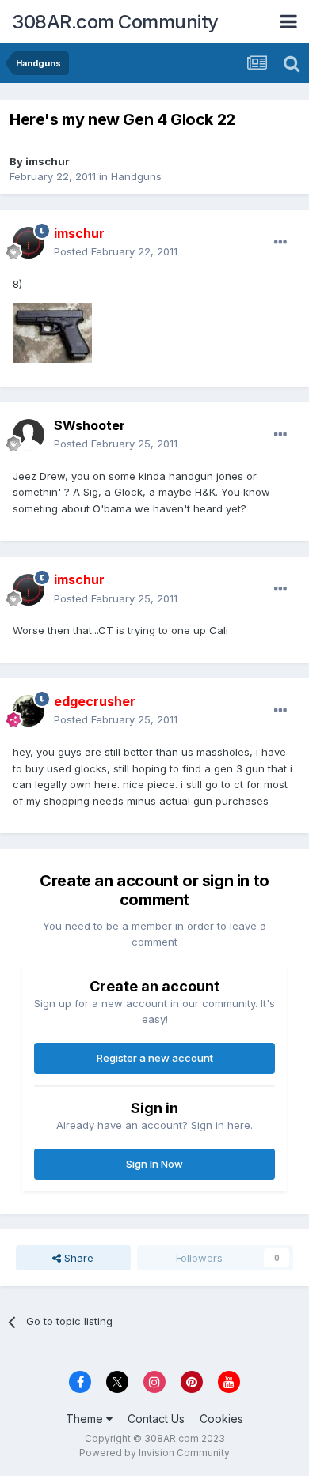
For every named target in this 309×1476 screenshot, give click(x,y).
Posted (115, 251)
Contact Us (156, 1418)
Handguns (136, 176)
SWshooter (89, 425)
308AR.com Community (115, 21)
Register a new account (155, 1057)
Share (77, 1257)
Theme (86, 1418)
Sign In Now (154, 1163)
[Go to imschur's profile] (28, 243)
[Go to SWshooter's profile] (28, 435)
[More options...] (280, 242)
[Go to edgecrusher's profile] (28, 711)
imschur (47, 161)
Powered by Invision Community (154, 1453)
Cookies (221, 1418)
